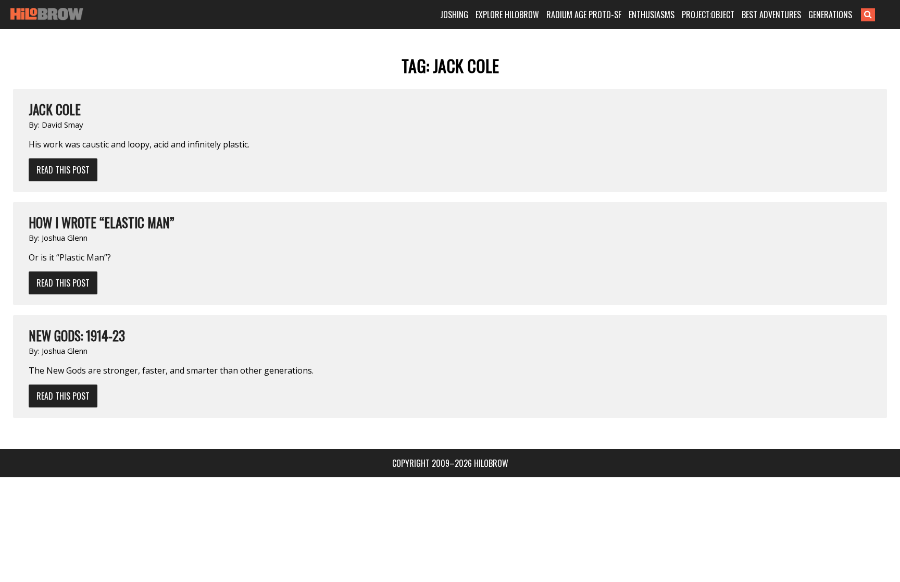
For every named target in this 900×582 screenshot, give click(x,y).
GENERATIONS (830, 14)
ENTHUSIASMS (651, 14)
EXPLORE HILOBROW (507, 14)
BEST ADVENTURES (771, 14)
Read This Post (63, 170)
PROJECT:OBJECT (708, 14)
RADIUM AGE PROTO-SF (583, 14)
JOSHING (454, 14)
